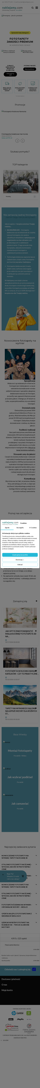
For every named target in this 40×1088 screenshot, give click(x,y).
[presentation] (17, 141)
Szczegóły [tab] (20, 527)
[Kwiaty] (20, 181)
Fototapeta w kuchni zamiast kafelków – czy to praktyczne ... (22, 672)
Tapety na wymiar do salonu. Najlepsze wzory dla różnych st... (21, 711)
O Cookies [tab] (33, 527)
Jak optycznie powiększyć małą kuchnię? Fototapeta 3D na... (20, 634)
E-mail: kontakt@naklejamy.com (24, 2)
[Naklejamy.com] (12, 8)
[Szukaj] (32, 8)
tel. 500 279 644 (7, 2)
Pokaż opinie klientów (12, 945)
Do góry (6, 1040)
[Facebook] (36, 2)
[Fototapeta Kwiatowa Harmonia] (20, 121)
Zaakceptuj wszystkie (20, 555)
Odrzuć (20, 564)
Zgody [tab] (7, 527)
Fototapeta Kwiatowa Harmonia (15, 134)
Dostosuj (19, 560)
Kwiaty (8, 196)
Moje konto (7, 990)
